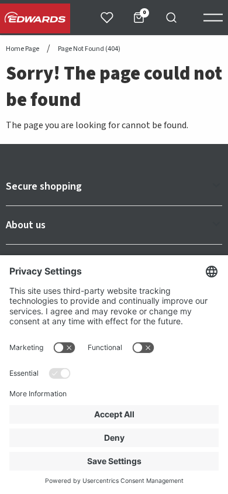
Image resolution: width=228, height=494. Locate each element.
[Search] (171, 18)
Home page (22, 49)
